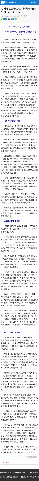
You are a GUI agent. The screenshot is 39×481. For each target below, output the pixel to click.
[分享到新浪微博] (9, 19)
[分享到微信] (2, 19)
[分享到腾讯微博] (5, 19)
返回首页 (34, 2)
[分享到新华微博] (16, 19)
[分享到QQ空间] (12, 19)
